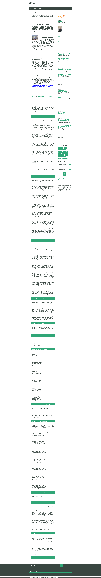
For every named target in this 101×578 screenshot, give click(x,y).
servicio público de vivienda (63, 151)
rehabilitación (61, 147)
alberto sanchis (61, 125)
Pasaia (49, 88)
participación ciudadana (43, 88)
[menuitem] (31, 8)
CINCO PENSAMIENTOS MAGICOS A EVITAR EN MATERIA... (64, 48)
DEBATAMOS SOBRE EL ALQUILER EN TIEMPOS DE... (64, 139)
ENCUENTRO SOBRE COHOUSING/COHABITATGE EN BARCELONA (64, 96)
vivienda (38, 89)
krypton (59, 131)
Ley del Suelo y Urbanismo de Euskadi (46, 38)
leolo (36, 323)
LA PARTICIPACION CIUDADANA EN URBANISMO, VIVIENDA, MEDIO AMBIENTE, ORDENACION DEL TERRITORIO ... (43, 28)
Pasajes (52, 88)
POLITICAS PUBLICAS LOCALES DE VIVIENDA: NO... (64, 86)
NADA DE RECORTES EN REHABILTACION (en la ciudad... (64, 70)
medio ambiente (43, 89)
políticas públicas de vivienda (63, 153)
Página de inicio (34, 14)
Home (31, 8)
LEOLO (32, 3)
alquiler (66, 158)
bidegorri (37, 116)
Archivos (35, 8)
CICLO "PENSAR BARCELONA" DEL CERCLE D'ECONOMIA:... (64, 75)
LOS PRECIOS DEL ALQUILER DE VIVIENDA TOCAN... (64, 64)
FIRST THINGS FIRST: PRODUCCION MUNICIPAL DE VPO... (63, 120)
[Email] (64, 174)
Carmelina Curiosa (61, 138)
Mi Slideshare (60, 41)
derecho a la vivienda (62, 149)
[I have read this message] (100, 577)
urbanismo (34, 89)
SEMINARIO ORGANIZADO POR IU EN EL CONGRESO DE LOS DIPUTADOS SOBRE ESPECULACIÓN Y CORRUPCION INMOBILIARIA (42, 12)
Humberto (60, 106)
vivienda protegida (61, 158)
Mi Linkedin (60, 33)
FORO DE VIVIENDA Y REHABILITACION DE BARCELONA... (64, 59)
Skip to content (2, 0)
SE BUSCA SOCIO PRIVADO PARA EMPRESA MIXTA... (64, 80)
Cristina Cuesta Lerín (62, 112)
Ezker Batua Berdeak (62, 156)
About (40, 8)
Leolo (59, 119)
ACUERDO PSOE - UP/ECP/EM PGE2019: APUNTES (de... (63, 91)
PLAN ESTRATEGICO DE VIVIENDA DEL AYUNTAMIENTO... (64, 132)
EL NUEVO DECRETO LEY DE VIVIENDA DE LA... (64, 54)
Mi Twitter (60, 36)
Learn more (56, 577)
